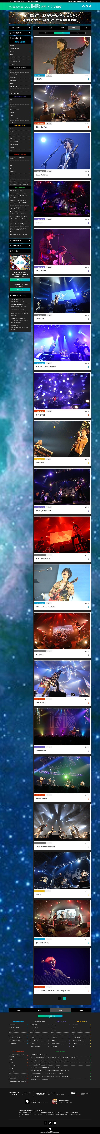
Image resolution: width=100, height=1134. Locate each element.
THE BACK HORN (14, 86)
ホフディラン (12, 168)
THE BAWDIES (13, 77)
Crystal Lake (12, 128)
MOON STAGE (40, 459)
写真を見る (20, 289)
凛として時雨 (12, 51)
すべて (46, 33)
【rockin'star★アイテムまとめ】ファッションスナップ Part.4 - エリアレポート (18, 212)
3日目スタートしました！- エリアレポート (18, 235)
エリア (77, 33)
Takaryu (11, 165)
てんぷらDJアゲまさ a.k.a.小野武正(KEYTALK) (17, 158)
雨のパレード (12, 131)
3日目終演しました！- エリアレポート (18, 190)
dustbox (11, 115)
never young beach (14, 118)
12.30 (73, 27)
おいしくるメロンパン (14, 109)
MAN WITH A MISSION (14, 48)
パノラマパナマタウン (14, 135)
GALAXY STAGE (40, 171)
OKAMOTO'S (12, 112)
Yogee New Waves (14, 144)
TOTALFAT (12, 90)
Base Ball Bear (13, 80)
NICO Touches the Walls (15, 61)
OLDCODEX (12, 178)
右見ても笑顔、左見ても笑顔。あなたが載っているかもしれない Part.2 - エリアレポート (18, 229)
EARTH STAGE (40, 75)
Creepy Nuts (12, 122)
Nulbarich (12, 147)
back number (12, 45)
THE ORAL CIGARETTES (15, 58)
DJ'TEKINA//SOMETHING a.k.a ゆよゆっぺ (19, 184)
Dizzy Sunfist (12, 171)
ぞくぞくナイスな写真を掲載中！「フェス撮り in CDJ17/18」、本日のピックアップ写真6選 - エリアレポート (18, 195)
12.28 (50, 27)
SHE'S (11, 150)
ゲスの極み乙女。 (13, 64)
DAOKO (11, 162)
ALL (38, 27)
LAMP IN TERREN (14, 141)
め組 (11, 138)
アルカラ (12, 102)
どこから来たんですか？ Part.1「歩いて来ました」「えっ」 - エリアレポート (18, 224)
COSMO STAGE (40, 219)
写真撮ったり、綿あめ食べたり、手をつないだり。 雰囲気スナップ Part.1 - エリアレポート (18, 218)
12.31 (85, 27)
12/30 (49, 75)
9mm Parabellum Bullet (15, 93)
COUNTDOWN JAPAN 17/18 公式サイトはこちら (78, 1)
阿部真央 (12, 99)
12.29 (62, 27)
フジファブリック (13, 74)
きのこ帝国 (12, 174)
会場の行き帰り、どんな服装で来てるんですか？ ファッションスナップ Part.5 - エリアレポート (18, 202)
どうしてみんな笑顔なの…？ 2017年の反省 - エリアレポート (18, 208)
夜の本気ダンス (13, 70)
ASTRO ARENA (40, 123)
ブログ (24, 295)
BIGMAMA (12, 83)
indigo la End (12, 106)
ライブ (62, 33)
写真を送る (20, 280)
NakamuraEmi (13, 181)
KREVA (11, 54)
